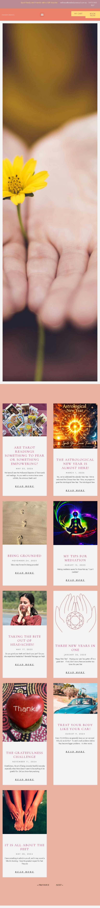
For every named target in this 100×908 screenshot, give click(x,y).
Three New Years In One (75, 648)
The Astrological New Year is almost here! (75, 464)
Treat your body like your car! (75, 727)
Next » (59, 884)
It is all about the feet (25, 847)
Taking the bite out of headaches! (24, 640)
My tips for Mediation (75, 558)
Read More (24, 486)
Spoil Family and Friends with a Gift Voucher (39, 2)
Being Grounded (25, 556)
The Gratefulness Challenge (24, 755)
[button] (42, 15)
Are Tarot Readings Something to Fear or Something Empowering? (25, 455)
